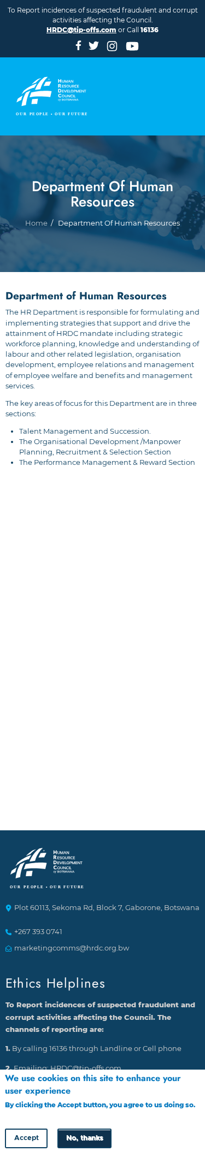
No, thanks (84, 1138)
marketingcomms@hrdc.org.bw (71, 948)
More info (21, 1115)
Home (36, 223)
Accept (26, 1138)
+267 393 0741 (38, 932)
